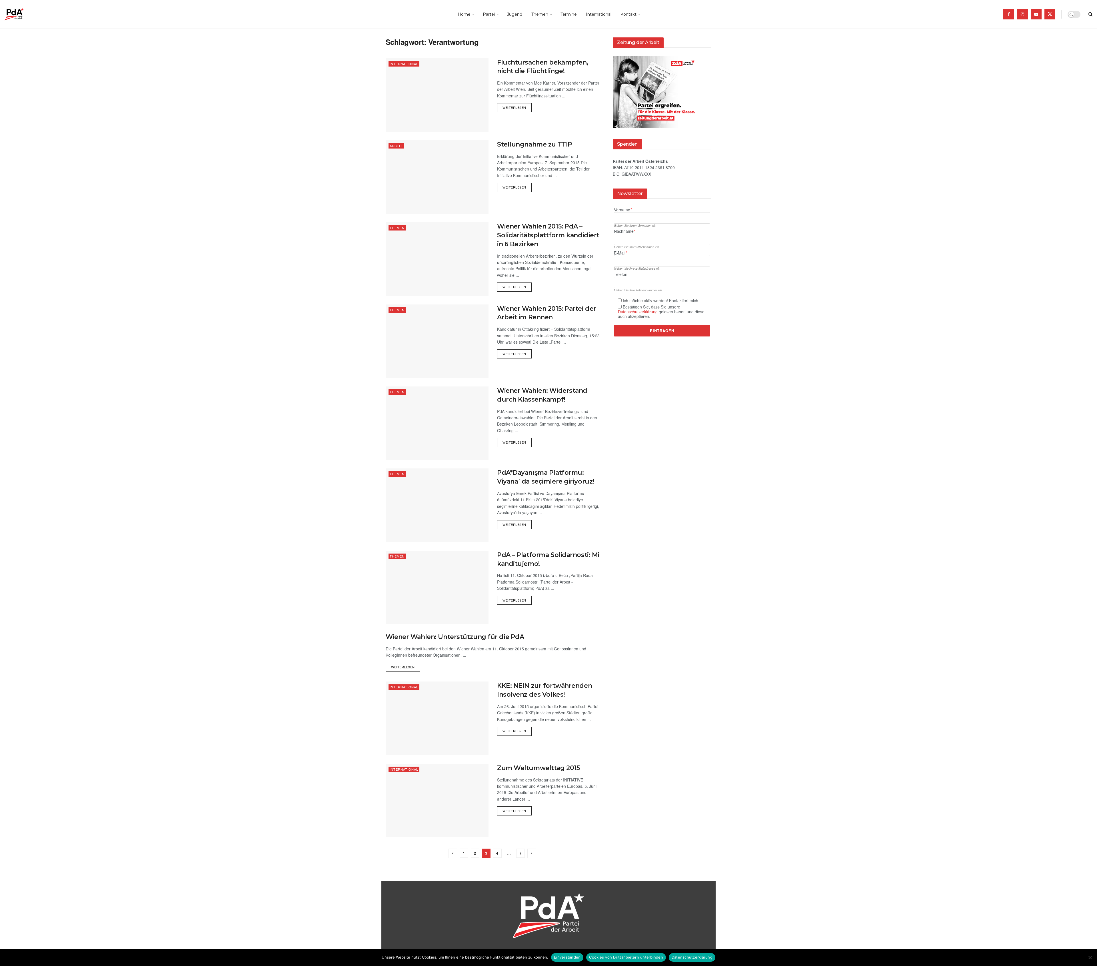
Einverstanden (567, 957)
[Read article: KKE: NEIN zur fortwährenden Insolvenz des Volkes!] (437, 718)
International (598, 14)
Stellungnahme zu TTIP (534, 144)
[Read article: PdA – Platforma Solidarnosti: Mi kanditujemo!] (437, 587)
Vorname (623, 209)
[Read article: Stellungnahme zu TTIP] (437, 177)
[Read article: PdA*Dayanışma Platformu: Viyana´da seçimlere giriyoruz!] (437, 505)
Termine (568, 14)
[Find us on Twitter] (1049, 14)
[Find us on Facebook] (1008, 14)
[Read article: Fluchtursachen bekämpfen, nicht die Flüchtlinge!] (437, 95)
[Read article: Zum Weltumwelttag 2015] (437, 800)
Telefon (620, 274)
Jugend (514, 14)
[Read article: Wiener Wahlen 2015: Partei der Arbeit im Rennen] (437, 341)
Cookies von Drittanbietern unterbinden (626, 957)
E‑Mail (620, 252)
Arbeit (396, 145)
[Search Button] (1090, 14)
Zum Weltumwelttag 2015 (538, 768)
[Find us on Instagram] (1022, 14)
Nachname (624, 231)
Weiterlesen (517, 106)
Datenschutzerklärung (638, 311)
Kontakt (628, 14)
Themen (539, 14)
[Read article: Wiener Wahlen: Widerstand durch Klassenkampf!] (437, 423)
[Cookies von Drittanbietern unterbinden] (1090, 957)
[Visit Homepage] (22, 14)
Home (464, 14)
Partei (489, 14)
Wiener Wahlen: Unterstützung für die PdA (455, 637)
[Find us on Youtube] (1036, 14)
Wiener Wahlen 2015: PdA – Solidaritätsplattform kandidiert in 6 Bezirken (548, 235)
